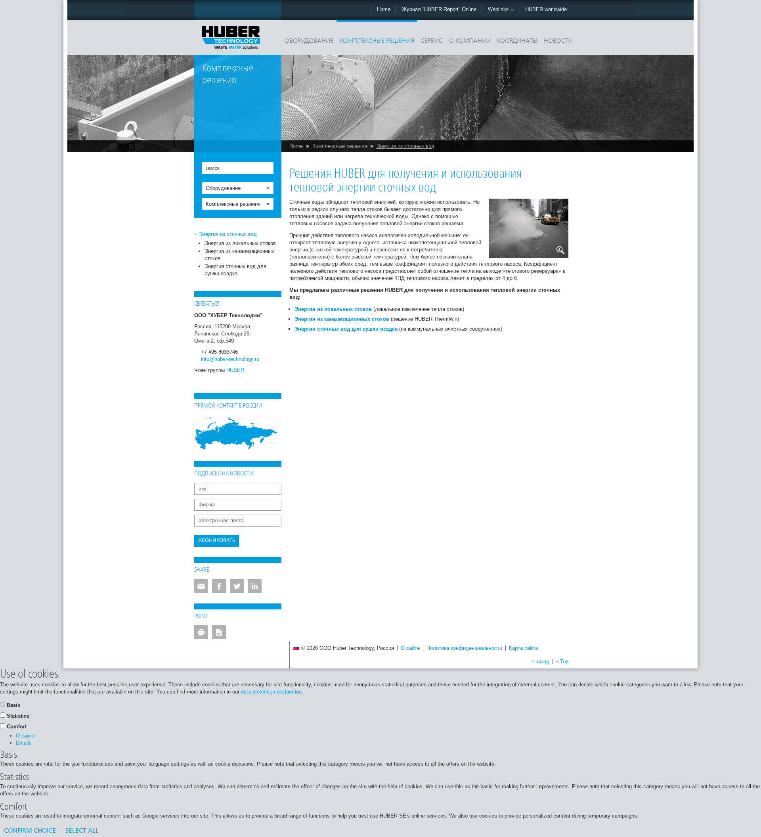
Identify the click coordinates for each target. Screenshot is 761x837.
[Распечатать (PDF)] (219, 632)
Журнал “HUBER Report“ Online (439, 9)
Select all (82, 831)
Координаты (517, 41)
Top (564, 661)
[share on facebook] (219, 586)
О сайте (410, 648)
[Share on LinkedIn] (255, 586)
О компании (470, 41)
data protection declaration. (272, 692)
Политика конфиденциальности (464, 648)
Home (383, 9)
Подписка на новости (223, 474)
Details (24, 743)
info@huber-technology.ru (230, 359)
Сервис (432, 41)
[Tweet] (237, 586)
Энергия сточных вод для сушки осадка (346, 329)
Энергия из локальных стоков (240, 243)
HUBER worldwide (546, 9)
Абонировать (216, 540)
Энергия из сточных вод (405, 146)
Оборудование (309, 41)
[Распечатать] (201, 632)
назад (542, 661)
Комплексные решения (377, 41)
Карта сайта (523, 648)
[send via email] (201, 586)
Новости (558, 41)
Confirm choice (30, 831)
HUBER (235, 370)
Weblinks (499, 9)
